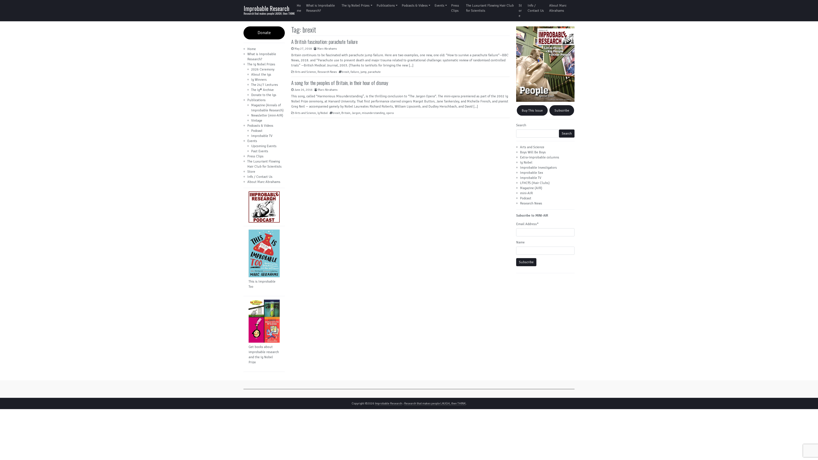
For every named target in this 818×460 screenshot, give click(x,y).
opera (390, 113)
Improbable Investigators (538, 167)
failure (355, 72)
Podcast (256, 131)
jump (363, 72)
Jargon (356, 113)
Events (439, 5)
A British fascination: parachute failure (324, 41)
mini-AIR (526, 193)
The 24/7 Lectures (264, 85)
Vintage (256, 120)
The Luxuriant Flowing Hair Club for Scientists (490, 8)
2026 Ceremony (262, 69)
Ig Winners (259, 80)
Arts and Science (305, 72)
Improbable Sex (531, 173)
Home (299, 8)
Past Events (259, 151)
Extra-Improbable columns (539, 157)
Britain (345, 113)
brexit (345, 72)
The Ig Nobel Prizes (356, 5)
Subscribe (561, 110)
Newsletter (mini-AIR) (267, 115)
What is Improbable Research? (320, 8)
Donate (264, 32)
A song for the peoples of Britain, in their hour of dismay (339, 82)
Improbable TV (261, 136)
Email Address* (527, 224)
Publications (386, 5)
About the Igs (261, 74)
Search (521, 125)
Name (520, 242)
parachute (374, 72)
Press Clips (455, 8)
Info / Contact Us (536, 8)
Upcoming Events (264, 146)
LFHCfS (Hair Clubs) (535, 183)
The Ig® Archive (262, 90)
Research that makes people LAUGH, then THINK (435, 403)
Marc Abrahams (327, 48)
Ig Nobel (322, 113)
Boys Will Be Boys (533, 152)
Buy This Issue (532, 110)
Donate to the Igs (263, 95)
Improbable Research (266, 8)
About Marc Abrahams (557, 8)
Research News (327, 72)
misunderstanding (373, 113)
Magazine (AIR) (531, 188)
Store (520, 10)
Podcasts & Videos (415, 5)
